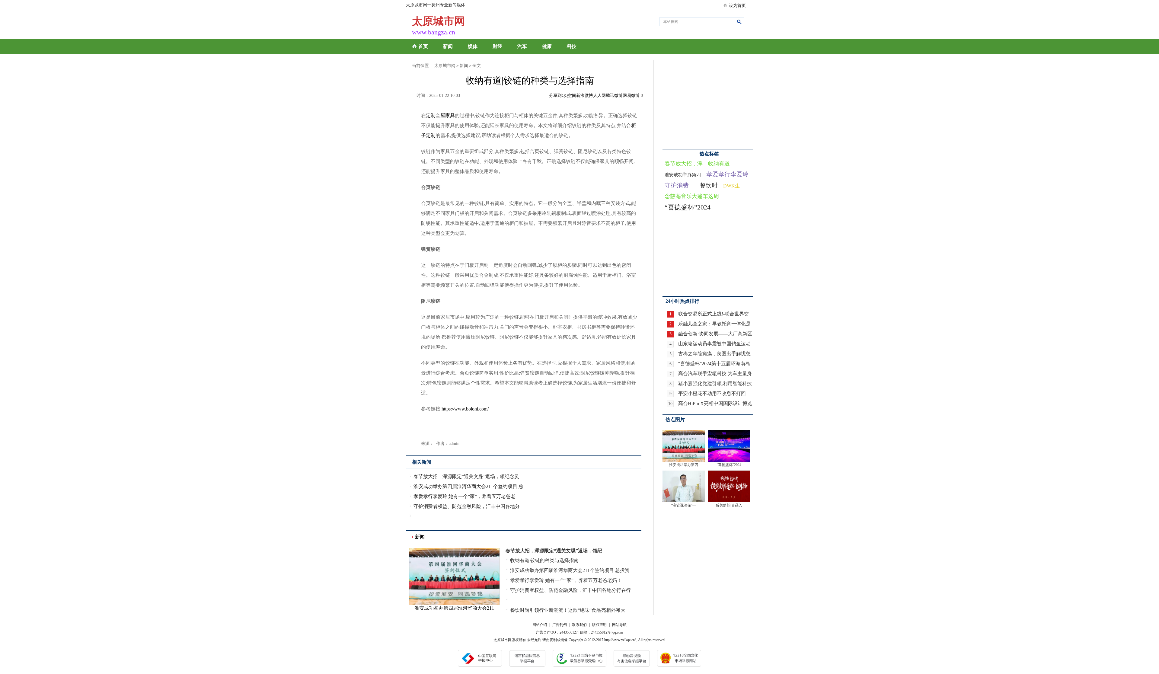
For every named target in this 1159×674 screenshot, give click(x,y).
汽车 (522, 46)
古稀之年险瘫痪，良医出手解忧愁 (714, 353)
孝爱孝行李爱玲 (727, 174)
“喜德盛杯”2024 (687, 207)
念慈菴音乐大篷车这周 (692, 196)
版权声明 (599, 625)
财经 (497, 46)
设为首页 (737, 5)
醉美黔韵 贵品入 (729, 505)
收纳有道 (719, 164)
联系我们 (579, 625)
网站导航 (619, 625)
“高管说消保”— (683, 505)
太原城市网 (444, 65)
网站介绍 (539, 625)
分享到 (555, 95)
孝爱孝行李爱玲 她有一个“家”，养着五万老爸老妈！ (566, 580)
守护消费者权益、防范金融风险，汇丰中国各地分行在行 (570, 590)
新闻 (448, 46)
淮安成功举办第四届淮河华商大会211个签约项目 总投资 (570, 570)
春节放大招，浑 (684, 164)
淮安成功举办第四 (683, 174)
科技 (571, 46)
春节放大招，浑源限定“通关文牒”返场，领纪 (554, 550)
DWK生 (731, 185)
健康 (547, 46)
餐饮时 (709, 185)
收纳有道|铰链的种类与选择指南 (544, 560)
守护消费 (677, 185)
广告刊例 (559, 625)
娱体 (472, 46)
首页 (423, 46)
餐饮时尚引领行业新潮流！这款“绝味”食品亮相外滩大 (567, 610)
